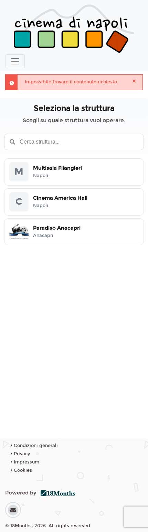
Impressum (25, 462)
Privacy (21, 454)
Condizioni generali (35, 445)
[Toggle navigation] (15, 61)
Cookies (22, 470)
